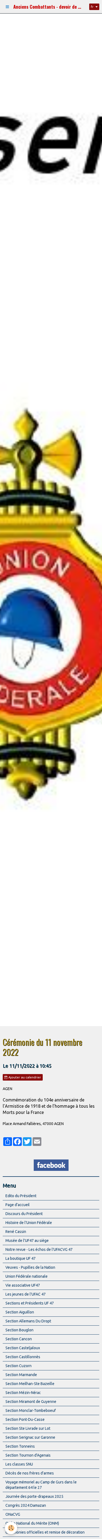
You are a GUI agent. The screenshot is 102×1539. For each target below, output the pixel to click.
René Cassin (15, 1231)
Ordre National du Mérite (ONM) (32, 1523)
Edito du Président (20, 1196)
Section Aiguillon (19, 1312)
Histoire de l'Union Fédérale (28, 1222)
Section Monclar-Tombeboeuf (30, 1410)
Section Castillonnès (22, 1357)
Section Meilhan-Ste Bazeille (29, 1383)
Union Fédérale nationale (26, 1276)
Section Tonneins (20, 1446)
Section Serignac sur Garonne (30, 1437)
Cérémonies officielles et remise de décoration (45, 1532)
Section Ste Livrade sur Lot (27, 1428)
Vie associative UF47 (22, 1285)
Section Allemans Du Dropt (28, 1321)
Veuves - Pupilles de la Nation (30, 1267)
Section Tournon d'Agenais (28, 1455)
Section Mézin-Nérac (23, 1392)
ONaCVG (12, 1514)
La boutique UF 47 (20, 1258)
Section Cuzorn (18, 1366)
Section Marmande (21, 1375)
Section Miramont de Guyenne (30, 1401)
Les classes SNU (19, 1464)
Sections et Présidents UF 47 (29, 1303)
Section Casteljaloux (22, 1348)
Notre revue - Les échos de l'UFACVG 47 (39, 1249)
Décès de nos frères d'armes (29, 1473)
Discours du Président (24, 1214)
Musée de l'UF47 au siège (27, 1240)
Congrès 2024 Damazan (25, 1505)
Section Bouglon (19, 1330)
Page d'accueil (17, 1205)
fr (92, 6)
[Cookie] (11, 1528)
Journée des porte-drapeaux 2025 (34, 1496)
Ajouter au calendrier (24, 1077)
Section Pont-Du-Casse (25, 1419)
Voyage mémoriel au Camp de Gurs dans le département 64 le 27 (41, 1485)
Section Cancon (18, 1339)
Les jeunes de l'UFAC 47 (25, 1294)
